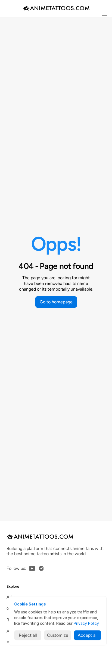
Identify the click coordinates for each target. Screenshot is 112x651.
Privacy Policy (86, 623)
